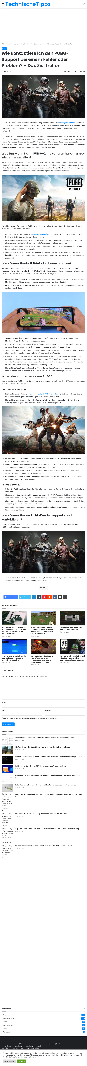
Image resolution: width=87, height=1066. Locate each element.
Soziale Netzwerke (9, 1018)
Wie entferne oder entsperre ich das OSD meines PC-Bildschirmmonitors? (43, 846)
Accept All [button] (21, 1061)
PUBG (43, 588)
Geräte (5, 1028)
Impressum (51, 1044)
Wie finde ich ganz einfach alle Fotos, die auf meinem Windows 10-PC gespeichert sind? (49, 794)
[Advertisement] (43, 26)
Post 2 (10, 1046)
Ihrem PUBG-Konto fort (40, 234)
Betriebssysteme (8, 1025)
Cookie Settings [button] (9, 1061)
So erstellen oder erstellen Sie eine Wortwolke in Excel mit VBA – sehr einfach (44, 738)
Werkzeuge (6, 1032)
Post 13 (33, 1048)
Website (48, 710)
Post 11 (21, 1048)
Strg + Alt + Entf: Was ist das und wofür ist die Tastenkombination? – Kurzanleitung (47, 829)
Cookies (58, 1044)
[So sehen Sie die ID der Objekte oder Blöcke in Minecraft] (72, 618)
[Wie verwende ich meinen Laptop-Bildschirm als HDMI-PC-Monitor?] (7, 819)
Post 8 (4, 1048)
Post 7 (38, 1046)
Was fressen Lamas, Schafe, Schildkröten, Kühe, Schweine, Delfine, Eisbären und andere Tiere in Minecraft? (42, 630)
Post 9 (9, 1048)
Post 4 (21, 1046)
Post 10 (15, 1048)
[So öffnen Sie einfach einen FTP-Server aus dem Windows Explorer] (7, 769)
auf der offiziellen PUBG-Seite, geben (44, 394)
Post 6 (32, 1046)
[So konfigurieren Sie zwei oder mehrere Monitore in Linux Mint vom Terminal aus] (7, 788)
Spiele (10, 44)
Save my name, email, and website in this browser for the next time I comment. (30, 718)
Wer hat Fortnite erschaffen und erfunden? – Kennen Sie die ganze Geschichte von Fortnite (72, 658)
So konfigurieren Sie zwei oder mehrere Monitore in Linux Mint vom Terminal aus (45, 785)
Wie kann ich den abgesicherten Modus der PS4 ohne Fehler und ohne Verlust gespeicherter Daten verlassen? (14, 630)
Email (4, 710)
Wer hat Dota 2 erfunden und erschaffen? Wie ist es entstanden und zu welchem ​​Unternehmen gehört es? (42, 659)
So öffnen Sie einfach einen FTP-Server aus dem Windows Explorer (40, 766)
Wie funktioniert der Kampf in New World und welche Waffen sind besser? (43, 747)
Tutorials (6, 1015)
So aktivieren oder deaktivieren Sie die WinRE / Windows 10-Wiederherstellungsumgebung (50, 756)
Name (4, 702)
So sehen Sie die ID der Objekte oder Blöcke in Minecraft (71, 628)
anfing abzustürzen (67, 123)
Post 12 (27, 1048)
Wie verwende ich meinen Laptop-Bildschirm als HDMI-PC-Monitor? (41, 814)
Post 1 (5, 1046)
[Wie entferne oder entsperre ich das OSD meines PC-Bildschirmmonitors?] (7, 924)
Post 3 (16, 1046)
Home (5, 44)
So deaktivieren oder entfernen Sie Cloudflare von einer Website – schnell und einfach (48, 775)
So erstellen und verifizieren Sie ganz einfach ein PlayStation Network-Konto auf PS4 (14, 658)
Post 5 (27, 1046)
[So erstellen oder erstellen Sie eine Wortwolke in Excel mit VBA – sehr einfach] (7, 741)
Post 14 (39, 1048)
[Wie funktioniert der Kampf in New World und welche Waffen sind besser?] (7, 750)
